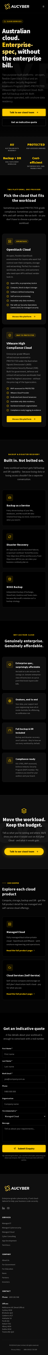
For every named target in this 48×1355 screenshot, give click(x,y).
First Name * (7, 1048)
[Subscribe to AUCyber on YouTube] (8, 1208)
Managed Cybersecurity (11, 1227)
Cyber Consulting (9, 1236)
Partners (5, 1277)
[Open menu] (43, 6)
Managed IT (6, 1223)
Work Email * (7, 1073)
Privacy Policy (16, 1349)
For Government (8, 1264)
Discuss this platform (21, 316)
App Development (9, 1240)
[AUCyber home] (17, 6)
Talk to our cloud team (22, 112)
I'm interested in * (9, 1111)
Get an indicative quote (24, 122)
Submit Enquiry (26, 1148)
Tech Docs (6, 1245)
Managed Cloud (8, 1232)
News (4, 1273)
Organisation (7, 1098)
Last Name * (7, 1061)
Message (5, 1123)
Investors (6, 1282)
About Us (5, 1260)
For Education (7, 1269)
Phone (4, 1086)
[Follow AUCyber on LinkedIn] (3, 1208)
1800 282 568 (14, 1297)
